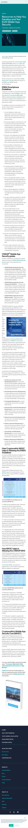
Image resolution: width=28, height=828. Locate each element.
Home (3, 56)
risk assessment (6, 93)
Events (3, 776)
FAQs (3, 783)
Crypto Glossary (6, 779)
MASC (4, 472)
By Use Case (5, 751)
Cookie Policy (20, 822)
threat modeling (15, 93)
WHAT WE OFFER (7, 748)
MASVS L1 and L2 (15, 340)
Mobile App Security (7, 31)
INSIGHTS (4, 767)
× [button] (25, 817)
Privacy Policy (12, 822)
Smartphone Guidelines (16, 97)
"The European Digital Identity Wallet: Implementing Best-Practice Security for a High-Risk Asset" (13, 665)
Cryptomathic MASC (7, 565)
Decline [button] (16, 825)
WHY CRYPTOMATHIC (8, 733)
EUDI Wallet (14, 31)
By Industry (5, 755)
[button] (26, 1)
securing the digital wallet (16, 95)
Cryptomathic (5, 27)
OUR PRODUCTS (6, 758)
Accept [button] (11, 825)
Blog (7, 56)
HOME (4, 730)
